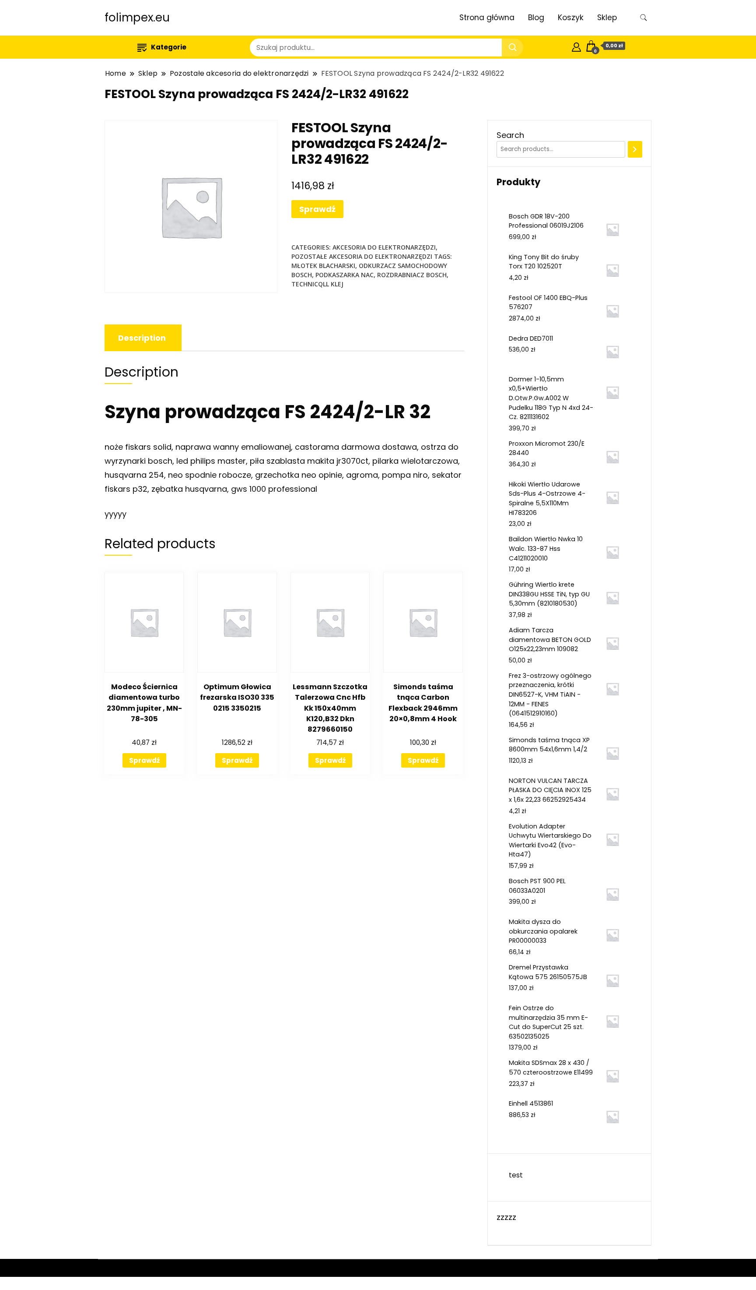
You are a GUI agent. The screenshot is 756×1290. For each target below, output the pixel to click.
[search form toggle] (643, 18)
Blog (536, 17)
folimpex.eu (137, 17)
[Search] (635, 149)
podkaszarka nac (344, 275)
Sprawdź (317, 209)
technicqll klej (317, 284)
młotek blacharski (323, 265)
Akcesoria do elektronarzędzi (384, 247)
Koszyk (571, 17)
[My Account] (576, 45)
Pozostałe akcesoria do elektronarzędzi (361, 256)
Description (142, 337)
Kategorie (168, 47)
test (516, 1175)
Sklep (607, 17)
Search (510, 135)
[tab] (142, 337)
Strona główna (486, 17)
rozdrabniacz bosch (412, 275)
